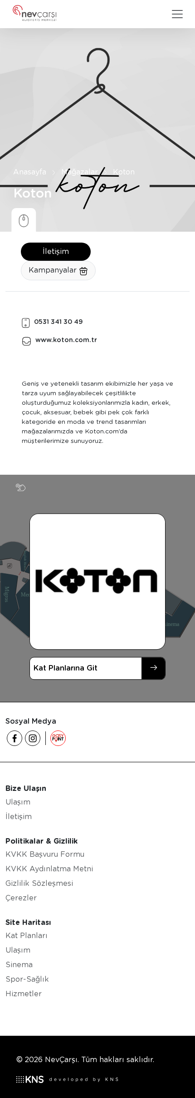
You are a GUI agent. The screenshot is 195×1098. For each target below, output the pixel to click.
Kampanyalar (54, 270)
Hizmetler (23, 993)
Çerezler (21, 898)
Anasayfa (29, 172)
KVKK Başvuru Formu (44, 854)
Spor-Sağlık (27, 979)
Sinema (19, 964)
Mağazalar (79, 172)
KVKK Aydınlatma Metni (49, 868)
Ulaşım (17, 802)
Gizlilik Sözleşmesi (39, 883)
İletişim (56, 251)
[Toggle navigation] (177, 14)
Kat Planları (26, 935)
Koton (124, 172)
